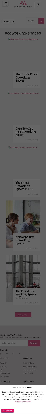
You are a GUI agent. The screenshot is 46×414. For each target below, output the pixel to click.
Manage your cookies (23, 401)
